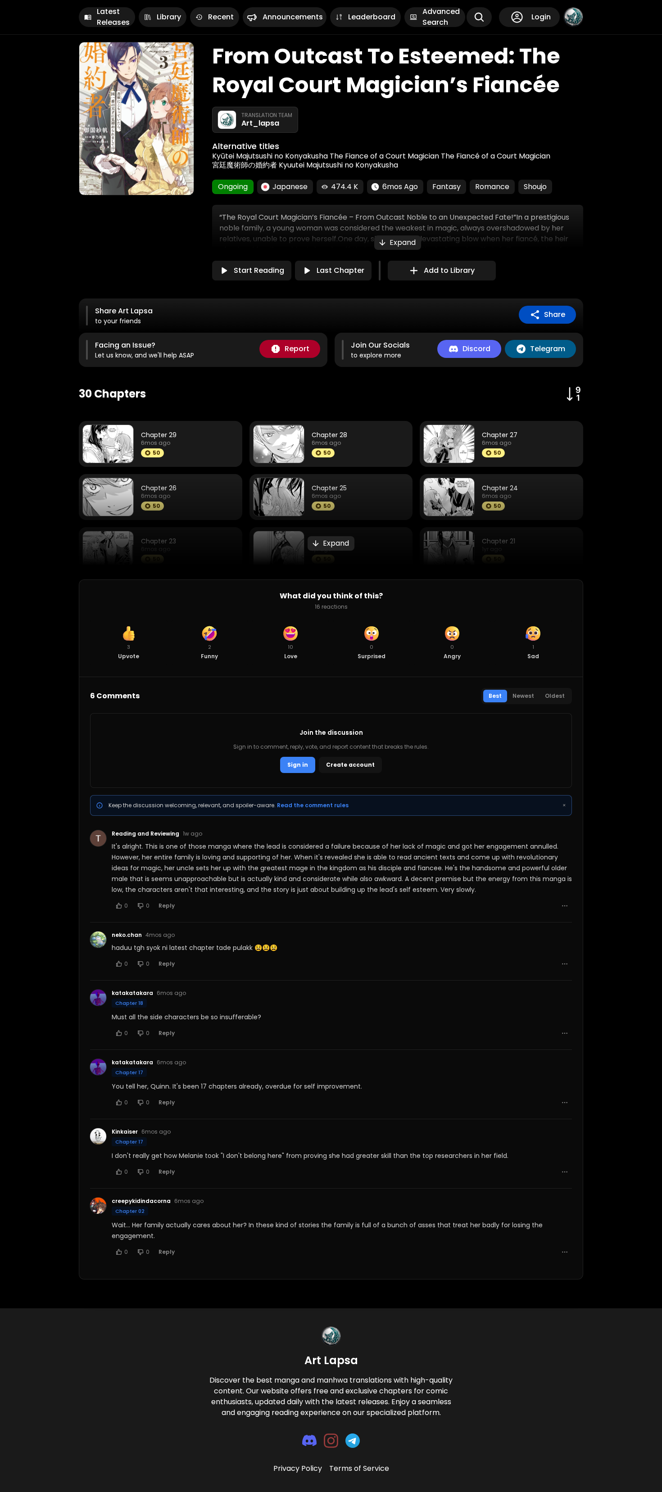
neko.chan (127, 935)
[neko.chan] (98, 939)
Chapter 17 (129, 1072)
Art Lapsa (331, 1360)
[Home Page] (331, 1336)
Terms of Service (359, 1468)
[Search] (479, 17)
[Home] (573, 17)
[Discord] (309, 1440)
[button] (397, 242)
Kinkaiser (125, 1131)
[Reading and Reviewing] (98, 838)
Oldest (555, 696)
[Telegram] (352, 1440)
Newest (523, 696)
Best (495, 696)
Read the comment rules (313, 805)
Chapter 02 (130, 1211)
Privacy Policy (297, 1468)
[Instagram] (331, 1441)
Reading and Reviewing (145, 833)
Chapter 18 (129, 1003)
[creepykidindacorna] (98, 1206)
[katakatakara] (98, 998)
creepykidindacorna (141, 1201)
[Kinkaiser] (98, 1136)
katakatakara (132, 993)
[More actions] (565, 906)
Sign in (297, 765)
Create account (350, 765)
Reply (167, 905)
